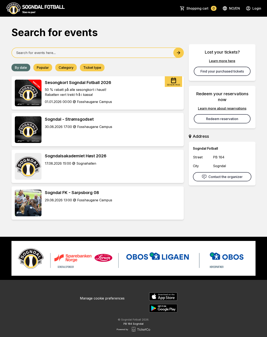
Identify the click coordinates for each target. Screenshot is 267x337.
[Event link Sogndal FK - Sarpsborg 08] (26, 203)
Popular (43, 67)
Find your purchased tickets (222, 71)
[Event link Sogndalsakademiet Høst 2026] (26, 166)
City (196, 166)
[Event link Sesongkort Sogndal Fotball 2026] (26, 93)
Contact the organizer (225, 177)
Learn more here (222, 61)
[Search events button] (178, 53)
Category (66, 67)
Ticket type (92, 67)
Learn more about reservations (222, 108)
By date (21, 67)
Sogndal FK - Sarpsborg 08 (72, 192)
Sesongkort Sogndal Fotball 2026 (78, 82)
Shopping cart (200, 8)
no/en (234, 8)
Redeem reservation (222, 119)
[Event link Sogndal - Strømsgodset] (26, 129)
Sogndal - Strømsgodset (69, 119)
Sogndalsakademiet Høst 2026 (75, 155)
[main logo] (35, 8)
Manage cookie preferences (102, 298)
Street (198, 157)
